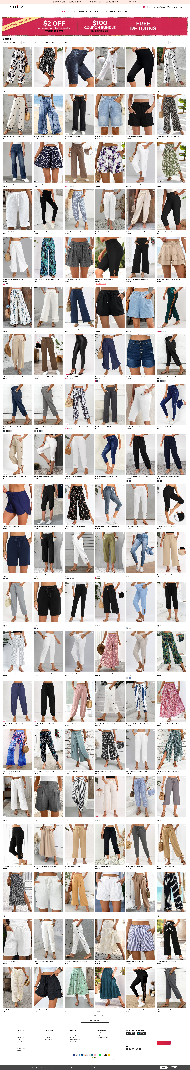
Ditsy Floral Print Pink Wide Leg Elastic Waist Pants (105, 673)
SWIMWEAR (81, 11)
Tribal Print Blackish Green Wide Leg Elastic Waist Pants (168, 771)
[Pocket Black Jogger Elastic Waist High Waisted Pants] (48, 504)
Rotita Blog (72, 1046)
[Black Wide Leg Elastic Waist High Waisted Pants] (171, 939)
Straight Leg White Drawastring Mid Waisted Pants (44, 961)
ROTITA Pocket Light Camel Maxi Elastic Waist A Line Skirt (45, 866)
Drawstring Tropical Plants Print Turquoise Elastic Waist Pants (46, 279)
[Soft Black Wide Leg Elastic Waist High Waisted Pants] (140, 257)
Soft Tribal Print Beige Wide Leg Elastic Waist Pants (13, 136)
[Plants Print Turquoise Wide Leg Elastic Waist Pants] (171, 651)
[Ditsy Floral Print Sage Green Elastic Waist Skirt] (79, 987)
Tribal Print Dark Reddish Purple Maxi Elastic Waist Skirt (168, 723)
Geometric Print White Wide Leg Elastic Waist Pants (167, 89)
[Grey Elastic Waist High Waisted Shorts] (79, 257)
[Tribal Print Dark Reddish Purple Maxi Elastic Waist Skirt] (171, 701)
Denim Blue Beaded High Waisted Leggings (165, 426)
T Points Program (48, 1039)
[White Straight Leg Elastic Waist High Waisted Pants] (110, 701)
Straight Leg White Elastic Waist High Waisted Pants (75, 574)
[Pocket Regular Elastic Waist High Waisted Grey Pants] (17, 601)
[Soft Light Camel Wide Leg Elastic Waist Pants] (140, 891)
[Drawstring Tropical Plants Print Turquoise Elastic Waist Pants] (48, 257)
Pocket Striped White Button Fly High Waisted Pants (13, 673)
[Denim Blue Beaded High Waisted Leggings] (171, 404)
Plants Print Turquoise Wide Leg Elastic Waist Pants (167, 673)
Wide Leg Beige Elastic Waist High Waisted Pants (13, 1009)
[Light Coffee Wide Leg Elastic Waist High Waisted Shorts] (171, 257)
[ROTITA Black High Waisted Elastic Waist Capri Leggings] (171, 209)
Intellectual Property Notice (102, 1037)
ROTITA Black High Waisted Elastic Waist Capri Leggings (168, 231)
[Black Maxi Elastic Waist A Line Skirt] (17, 891)
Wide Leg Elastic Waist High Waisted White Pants (13, 279)
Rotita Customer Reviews (22, 1046)
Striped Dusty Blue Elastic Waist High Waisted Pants (75, 231)
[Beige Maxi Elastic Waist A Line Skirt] (110, 939)
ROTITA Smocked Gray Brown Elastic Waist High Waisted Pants (77, 184)
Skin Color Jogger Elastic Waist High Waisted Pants (136, 231)
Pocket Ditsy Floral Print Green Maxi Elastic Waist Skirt (168, 184)
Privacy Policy (99, 1035)
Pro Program (72, 1037)
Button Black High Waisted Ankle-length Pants (74, 623)
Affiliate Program (73, 1035)
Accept (163, 1067)
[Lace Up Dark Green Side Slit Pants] (171, 307)
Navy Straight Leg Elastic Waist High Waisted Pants (75, 329)
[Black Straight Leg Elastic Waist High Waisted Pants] (171, 354)
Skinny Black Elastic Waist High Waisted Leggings (74, 376)
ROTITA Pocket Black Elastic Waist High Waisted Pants (137, 476)
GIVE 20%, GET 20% (21, 1048)
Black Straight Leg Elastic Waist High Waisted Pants (167, 376)
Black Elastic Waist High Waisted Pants (72, 136)
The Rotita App (73, 1043)
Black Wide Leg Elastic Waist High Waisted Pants (166, 961)
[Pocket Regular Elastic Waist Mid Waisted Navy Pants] (17, 701)
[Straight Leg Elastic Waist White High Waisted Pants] (140, 162)
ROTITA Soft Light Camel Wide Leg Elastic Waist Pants (14, 376)
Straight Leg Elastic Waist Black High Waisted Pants (167, 623)
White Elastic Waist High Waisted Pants (103, 89)
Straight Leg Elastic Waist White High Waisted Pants (136, 184)
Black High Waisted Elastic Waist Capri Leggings (135, 89)
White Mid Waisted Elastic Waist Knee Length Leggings (137, 426)
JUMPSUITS (97, 11)
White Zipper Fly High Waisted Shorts (102, 914)
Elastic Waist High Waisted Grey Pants (133, 673)
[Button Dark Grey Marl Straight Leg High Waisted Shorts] (48, 796)
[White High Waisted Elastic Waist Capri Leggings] (48, 454)
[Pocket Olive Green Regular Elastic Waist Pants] (110, 551)
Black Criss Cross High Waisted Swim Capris (104, 279)
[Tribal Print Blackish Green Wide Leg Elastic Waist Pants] (171, 749)
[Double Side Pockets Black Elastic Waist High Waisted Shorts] (48, 601)
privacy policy (111, 1059)
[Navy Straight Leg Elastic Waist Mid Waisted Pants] (17, 404)
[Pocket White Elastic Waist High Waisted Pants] (140, 504)
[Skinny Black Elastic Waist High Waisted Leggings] (79, 354)
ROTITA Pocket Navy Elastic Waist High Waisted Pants (168, 476)
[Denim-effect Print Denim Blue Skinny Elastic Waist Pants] (140, 551)
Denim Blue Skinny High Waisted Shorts (73, 89)
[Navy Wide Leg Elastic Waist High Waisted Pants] (110, 354)
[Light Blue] (127, 628)
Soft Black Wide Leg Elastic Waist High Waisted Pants (137, 279)
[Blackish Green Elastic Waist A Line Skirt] (110, 987)
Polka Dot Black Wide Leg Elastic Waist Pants (104, 771)
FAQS (18, 1032)
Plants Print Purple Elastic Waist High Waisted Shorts (106, 184)
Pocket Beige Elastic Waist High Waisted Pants (74, 866)
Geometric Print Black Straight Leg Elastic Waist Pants (168, 136)
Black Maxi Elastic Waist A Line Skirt (10, 914)
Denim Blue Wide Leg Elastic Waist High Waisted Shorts (137, 329)
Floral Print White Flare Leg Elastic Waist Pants (12, 329)
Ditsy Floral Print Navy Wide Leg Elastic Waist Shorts (44, 184)
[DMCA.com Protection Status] (95, 1057)
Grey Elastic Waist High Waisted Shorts (72, 279)
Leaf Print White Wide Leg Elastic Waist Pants (12, 89)
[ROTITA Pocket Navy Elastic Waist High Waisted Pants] (171, 454)
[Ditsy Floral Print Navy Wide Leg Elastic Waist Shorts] (48, 162)
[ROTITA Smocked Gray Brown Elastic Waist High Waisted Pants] (79, 162)
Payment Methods (48, 1032)
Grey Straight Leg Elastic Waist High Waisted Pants (167, 1009)
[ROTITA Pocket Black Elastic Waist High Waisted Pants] (140, 454)
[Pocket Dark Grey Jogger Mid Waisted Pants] (140, 844)
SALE (126, 11)
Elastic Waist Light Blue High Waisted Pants (135, 623)
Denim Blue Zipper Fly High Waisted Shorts (104, 136)
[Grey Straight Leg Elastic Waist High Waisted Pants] (171, 987)
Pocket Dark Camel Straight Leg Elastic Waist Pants (44, 376)
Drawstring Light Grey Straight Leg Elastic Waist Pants (45, 426)
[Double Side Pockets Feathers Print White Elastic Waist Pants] (79, 404)
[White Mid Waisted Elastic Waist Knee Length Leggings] (140, 404)
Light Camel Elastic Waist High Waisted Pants (166, 866)
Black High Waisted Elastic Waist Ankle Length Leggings (45, 231)
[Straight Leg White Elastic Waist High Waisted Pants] (79, 551)
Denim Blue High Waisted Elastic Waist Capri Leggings (106, 476)
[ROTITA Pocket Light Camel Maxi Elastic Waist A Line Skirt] (48, 844)
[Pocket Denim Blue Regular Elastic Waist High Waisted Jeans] (110, 504)
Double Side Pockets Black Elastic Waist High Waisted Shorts (46, 623)
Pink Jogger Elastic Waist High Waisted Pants (74, 723)
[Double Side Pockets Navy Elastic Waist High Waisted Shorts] (17, 551)
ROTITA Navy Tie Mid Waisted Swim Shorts (11, 526)
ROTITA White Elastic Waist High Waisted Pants (74, 673)
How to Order (47, 1037)
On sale (182, 42)
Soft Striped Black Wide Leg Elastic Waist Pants (166, 914)
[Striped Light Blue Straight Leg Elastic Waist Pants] (140, 796)
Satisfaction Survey (74, 1041)
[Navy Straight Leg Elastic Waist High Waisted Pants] (79, 307)
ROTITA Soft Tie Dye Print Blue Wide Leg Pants (43, 136)
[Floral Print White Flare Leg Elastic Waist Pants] (17, 307)
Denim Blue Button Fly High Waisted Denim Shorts (136, 376)
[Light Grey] (163, 381)
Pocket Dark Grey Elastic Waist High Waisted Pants (105, 426)
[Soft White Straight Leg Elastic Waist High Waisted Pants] (79, 939)
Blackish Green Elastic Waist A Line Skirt (103, 1009)
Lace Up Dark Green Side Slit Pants (164, 329)
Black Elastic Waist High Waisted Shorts (134, 136)
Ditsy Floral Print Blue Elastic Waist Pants (11, 771)
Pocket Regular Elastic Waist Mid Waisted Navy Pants (13, 723)
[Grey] (130, 628)
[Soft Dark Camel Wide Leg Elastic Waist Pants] (79, 891)
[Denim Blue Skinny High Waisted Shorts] (79, 67)
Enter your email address (133, 1042)
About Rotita (73, 1032)
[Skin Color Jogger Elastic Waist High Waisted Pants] (140, 209)
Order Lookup (19, 1050)
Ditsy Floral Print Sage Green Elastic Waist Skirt (74, 1009)
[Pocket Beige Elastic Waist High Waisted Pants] (79, 844)
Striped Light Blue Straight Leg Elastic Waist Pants (136, 818)
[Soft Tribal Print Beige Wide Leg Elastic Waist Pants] (17, 114)
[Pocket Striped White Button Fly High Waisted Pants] (17, 651)
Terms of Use (99, 1032)
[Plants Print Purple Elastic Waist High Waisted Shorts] (110, 162)
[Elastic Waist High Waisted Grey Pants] (140, 651)
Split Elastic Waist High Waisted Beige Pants (166, 574)
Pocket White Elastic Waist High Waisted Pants (135, 526)
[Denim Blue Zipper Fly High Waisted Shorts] (110, 114)
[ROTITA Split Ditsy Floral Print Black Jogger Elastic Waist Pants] (48, 67)
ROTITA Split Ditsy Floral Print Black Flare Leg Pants (75, 526)
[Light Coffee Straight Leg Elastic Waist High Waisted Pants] (17, 454)
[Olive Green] (37, 578)
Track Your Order (20, 1041)
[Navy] (7, 283)
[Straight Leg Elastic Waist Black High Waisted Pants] (171, 601)
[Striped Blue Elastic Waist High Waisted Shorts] (140, 939)
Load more (95, 1021)
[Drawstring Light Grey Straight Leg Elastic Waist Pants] (48, 404)
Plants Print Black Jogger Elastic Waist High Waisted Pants (45, 771)
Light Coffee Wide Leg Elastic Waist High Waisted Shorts (168, 279)
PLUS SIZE (89, 11)
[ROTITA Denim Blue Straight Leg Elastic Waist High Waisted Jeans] (17, 162)
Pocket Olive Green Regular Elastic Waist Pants (104, 574)
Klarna (46, 1035)
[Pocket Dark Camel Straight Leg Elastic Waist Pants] (48, 354)
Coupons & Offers (20, 1043)
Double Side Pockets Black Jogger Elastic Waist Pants (44, 723)
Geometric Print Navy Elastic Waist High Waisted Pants (137, 723)
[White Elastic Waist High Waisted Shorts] (48, 891)
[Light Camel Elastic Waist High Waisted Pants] (171, 844)
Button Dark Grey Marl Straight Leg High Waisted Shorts (45, 818)
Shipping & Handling (21, 1037)
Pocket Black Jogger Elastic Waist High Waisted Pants (44, 526)
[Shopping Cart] (181, 7)
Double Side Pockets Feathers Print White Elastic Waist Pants (77, 426)
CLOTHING (112, 11)
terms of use (104, 1059)
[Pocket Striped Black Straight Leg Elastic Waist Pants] (79, 796)
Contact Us (47, 1043)
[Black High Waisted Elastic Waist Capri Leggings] (140, 67)
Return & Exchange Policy (22, 1035)
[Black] (158, 381)
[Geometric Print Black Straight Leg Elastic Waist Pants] (171, 114)
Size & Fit (18, 1039)
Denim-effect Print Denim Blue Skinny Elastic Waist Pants (137, 574)
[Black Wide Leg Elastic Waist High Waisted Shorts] (48, 987)
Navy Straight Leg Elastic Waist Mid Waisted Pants (13, 426)
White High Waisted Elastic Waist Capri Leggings (43, 476)
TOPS (68, 11)
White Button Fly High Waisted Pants (102, 231)
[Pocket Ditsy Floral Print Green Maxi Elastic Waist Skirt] (171, 162)
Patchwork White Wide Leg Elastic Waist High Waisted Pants (15, 818)
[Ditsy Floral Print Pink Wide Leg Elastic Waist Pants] (110, 651)
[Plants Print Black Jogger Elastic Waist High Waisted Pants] (48, 749)
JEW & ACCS (120, 11)
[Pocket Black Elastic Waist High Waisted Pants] (48, 551)
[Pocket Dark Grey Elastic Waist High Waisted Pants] (110, 404)
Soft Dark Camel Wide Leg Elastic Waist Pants (74, 914)
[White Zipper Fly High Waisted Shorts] (110, 891)
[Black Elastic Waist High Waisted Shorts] (140, 114)
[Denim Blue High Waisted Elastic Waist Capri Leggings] (110, 454)
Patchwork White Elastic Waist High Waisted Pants (75, 476)
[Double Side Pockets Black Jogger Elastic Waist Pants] (48, 701)
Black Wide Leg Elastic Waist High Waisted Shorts (44, 1009)
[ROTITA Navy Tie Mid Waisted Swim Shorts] (17, 504)
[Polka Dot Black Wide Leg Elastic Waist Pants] (110, 749)
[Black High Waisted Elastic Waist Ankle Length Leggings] (48, 209)
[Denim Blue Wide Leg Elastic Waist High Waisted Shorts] (140, 307)
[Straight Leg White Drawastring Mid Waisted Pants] (48, 939)
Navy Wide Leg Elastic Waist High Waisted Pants (105, 376)
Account (163, 7)
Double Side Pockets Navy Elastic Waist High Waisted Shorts (15, 574)
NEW (63, 11)
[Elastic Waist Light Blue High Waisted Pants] (140, 601)
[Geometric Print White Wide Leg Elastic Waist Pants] (171, 67)
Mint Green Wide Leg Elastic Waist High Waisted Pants (75, 771)
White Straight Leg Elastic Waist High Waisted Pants (105, 723)
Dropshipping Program (75, 1039)
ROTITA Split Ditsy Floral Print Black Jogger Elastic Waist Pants (46, 89)
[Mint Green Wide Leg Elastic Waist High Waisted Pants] (79, 749)
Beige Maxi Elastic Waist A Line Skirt (102, 961)
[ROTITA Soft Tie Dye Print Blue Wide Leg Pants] (48, 114)
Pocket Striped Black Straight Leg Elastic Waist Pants (75, 818)
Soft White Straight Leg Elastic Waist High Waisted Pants (76, 961)
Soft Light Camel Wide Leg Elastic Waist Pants (135, 914)
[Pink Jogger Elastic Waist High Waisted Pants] (79, 701)
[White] (4, 284)
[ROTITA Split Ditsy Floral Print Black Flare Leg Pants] (79, 504)
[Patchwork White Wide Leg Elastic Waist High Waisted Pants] (17, 796)
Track (170, 7)
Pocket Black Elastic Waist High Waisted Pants (43, 574)
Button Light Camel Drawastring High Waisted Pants (105, 818)
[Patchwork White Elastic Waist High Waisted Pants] (79, 454)
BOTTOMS (104, 11)
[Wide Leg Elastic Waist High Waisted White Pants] (17, 257)
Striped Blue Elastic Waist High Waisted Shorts (135, 961)
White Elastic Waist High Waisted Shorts (42, 914)
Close (174, 1067)
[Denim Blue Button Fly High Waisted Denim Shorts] (140, 354)
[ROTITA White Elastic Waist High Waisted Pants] (79, 651)
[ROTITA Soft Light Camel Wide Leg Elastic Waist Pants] (17, 354)
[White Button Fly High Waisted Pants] (110, 209)
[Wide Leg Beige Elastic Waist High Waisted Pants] (17, 987)
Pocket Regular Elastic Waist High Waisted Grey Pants (14, 623)
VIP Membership (48, 1041)
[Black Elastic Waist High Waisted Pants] (79, 114)
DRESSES (74, 11)
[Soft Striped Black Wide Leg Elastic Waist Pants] (171, 891)
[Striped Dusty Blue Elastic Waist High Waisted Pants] (79, 209)
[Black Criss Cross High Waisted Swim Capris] (110, 257)
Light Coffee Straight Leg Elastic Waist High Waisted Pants (14, 476)
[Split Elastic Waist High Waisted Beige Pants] (171, 551)
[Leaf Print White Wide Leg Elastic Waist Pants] (17, 67)
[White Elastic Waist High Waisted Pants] (110, 67)
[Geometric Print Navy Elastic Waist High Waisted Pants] (140, 701)
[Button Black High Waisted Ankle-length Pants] (79, 601)
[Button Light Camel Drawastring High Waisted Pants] (110, 796)
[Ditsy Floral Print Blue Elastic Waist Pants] (17, 749)
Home (4, 15)
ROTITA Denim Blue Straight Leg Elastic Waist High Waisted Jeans (16, 184)
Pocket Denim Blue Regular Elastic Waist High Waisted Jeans (107, 526)
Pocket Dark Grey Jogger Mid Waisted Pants (135, 866)
